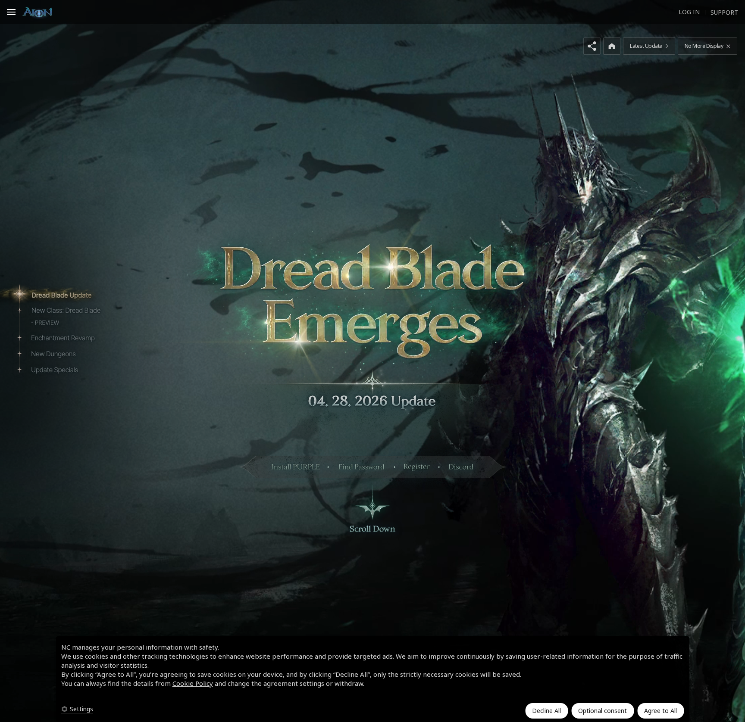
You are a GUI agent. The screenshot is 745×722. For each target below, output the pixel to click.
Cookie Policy (192, 683)
